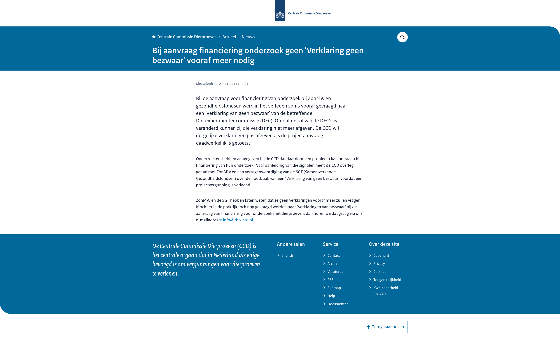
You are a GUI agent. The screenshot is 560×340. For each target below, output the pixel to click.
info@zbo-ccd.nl (238, 220)
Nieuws (248, 37)
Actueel (229, 37)
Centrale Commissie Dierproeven (187, 37)
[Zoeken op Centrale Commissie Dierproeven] (402, 37)
